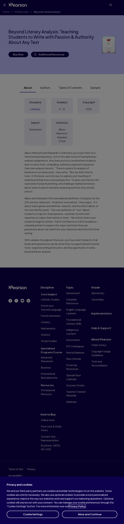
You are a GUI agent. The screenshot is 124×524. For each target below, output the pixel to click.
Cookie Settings (33, 514)
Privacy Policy (77, 506)
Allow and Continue (89, 514)
